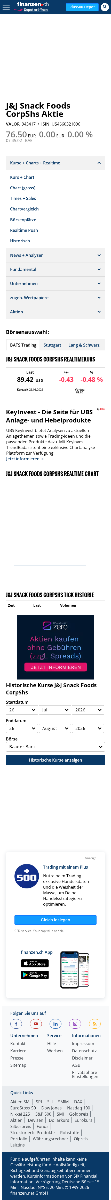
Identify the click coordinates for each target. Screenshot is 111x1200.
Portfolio (18, 1139)
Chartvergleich (24, 209)
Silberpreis (20, 1126)
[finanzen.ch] (33, 4)
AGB (76, 1065)
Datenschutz (84, 1051)
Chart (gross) (22, 188)
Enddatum (16, 720)
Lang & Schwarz (84, 345)
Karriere (18, 1051)
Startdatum (17, 702)
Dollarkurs (59, 1120)
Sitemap (18, 1065)
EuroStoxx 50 (23, 1108)
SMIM (63, 1102)
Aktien (16, 1120)
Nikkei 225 (20, 1114)
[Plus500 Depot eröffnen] (30, 9)
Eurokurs (83, 1120)
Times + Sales (23, 198)
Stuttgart (52, 345)
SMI (60, 1114)
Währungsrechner (50, 1139)
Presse (16, 1058)
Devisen (35, 1120)
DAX (78, 1102)
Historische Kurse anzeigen (55, 760)
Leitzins (17, 1145)
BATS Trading (23, 345)
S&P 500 (43, 1114)
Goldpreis (78, 1114)
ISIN (45, 124)
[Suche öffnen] (105, 7)
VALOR (13, 124)
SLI (50, 1102)
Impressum (83, 1044)
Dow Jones (51, 1108)
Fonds (43, 1126)
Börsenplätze (23, 220)
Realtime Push (24, 230)
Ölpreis (81, 1139)
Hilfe (51, 1044)
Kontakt (18, 1044)
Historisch (20, 241)
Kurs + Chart (22, 177)
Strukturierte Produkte (32, 1132)
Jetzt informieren (22, 459)
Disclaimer (82, 1058)
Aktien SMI (20, 1102)
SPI (39, 1102)
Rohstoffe (69, 1132)
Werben (55, 1051)
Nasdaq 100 (78, 1108)
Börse (12, 739)
